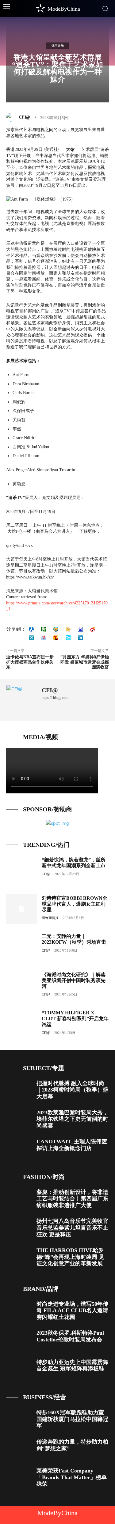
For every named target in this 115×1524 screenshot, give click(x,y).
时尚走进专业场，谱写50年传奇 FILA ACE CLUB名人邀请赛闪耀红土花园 (72, 1310)
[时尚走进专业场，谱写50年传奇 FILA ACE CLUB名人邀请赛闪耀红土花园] (19, 1310)
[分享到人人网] (31, 629)
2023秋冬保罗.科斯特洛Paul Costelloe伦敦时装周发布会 (70, 1336)
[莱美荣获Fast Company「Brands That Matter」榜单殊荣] (19, 1477)
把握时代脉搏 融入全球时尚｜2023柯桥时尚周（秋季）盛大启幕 (72, 1089)
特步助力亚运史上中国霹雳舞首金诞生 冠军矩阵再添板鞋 (72, 1365)
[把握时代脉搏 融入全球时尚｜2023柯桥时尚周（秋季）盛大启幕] (19, 1090)
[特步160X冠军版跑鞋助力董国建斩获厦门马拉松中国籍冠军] (19, 1419)
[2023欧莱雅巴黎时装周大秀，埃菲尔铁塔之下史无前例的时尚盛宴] (19, 1119)
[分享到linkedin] (80, 637)
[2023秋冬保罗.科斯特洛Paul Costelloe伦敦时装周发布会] (19, 1339)
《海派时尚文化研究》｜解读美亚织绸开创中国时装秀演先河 (73, 980)
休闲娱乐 (58, 45)
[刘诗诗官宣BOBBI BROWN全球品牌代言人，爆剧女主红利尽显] (21, 909)
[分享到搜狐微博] (55, 637)
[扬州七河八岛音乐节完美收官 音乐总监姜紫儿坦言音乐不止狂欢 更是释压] (19, 1227)
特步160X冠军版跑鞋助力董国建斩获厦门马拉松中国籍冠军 (72, 1419)
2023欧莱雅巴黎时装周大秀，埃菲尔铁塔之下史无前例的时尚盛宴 (72, 1119)
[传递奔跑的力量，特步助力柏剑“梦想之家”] (19, 1448)
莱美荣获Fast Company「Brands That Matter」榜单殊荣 (71, 1477)
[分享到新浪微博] (92, 629)
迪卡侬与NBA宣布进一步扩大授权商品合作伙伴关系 (30, 662)
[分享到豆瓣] (43, 629)
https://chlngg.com (55, 698)
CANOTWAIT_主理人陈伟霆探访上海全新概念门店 (71, 1144)
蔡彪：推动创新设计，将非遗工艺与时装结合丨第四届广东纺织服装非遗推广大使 (72, 1198)
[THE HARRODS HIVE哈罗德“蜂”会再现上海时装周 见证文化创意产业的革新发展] (19, 1257)
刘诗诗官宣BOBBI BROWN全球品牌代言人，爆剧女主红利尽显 (74, 904)
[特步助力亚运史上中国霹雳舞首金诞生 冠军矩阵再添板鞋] (19, 1369)
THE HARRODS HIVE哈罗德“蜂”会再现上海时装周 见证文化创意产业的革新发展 (70, 1256)
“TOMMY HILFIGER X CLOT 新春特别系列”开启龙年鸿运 (75, 1018)
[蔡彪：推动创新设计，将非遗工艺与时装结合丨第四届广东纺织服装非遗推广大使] (19, 1199)
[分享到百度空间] (80, 629)
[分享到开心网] (68, 629)
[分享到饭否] (68, 637)
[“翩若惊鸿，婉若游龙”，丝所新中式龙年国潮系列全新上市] (21, 870)
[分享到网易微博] (43, 637)
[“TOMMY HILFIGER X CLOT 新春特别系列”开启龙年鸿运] (21, 1023)
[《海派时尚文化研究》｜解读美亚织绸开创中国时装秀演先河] (21, 985)
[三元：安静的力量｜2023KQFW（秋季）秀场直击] (21, 947)
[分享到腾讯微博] (31, 637)
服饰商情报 (50, 918)
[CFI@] (12, 117)
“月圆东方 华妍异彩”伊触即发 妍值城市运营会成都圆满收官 (84, 662)
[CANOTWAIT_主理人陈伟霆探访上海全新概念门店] (19, 1148)
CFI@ (24, 117)
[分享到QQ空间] (55, 629)
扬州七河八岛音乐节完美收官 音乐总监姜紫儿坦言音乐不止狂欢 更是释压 (72, 1227)
